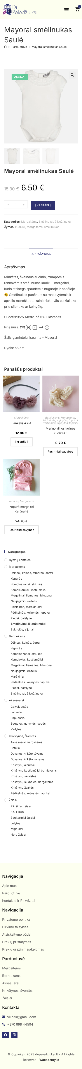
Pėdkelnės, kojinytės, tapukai (60, 420)
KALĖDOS (17, 812)
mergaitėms (35, 227)
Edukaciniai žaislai (23, 817)
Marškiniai (17, 676)
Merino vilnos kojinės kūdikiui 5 (60, 430)
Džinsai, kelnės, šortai (25, 642)
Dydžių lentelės (20, 560)
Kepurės (14, 501)
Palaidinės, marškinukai (26, 607)
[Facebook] (5, 1035)
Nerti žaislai (18, 834)
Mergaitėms (29, 221)
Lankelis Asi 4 (21, 423)
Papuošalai (18, 718)
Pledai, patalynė (21, 618)
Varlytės (16, 729)
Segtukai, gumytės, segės (28, 723)
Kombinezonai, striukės (26, 584)
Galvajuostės (19, 706)
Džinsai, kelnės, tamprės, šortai (32, 573)
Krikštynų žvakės (22, 787)
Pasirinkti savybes (60, 451)
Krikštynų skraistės (23, 776)
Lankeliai (16, 712)
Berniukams (52, 417)
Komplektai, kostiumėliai (27, 659)
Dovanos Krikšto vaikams (27, 759)
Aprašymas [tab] (41, 254)
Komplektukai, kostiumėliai (28, 590)
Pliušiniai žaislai (21, 806)
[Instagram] (14, 1035)
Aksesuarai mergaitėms (26, 742)
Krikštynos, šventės (22, 736)
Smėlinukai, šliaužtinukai (55, 221)
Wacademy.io (49, 1060)
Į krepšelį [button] (21, 441)
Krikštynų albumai (23, 765)
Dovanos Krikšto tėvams (27, 753)
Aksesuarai (16, 700)
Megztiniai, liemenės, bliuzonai (31, 595)
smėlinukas (51, 227)
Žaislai (13, 800)
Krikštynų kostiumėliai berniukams (34, 770)
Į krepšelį (43, 205)
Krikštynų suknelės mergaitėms (32, 782)
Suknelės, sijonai (22, 629)
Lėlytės (15, 823)
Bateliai (15, 748)
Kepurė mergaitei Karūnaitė (21, 509)
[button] (66, 9)
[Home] (5, 46)
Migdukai (17, 829)
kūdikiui (20, 227)
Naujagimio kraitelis (24, 601)
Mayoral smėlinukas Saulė (49, 46)
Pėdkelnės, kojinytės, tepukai (60, 422)
